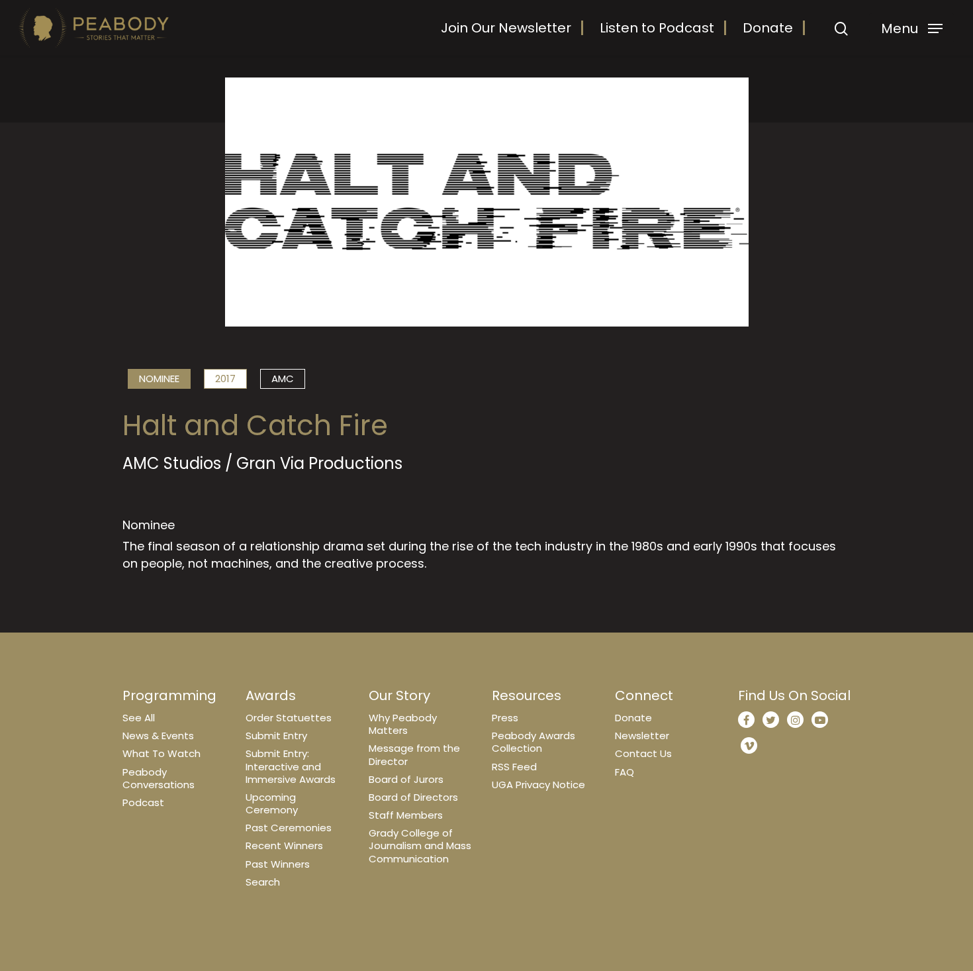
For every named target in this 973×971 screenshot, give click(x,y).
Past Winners (278, 864)
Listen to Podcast (657, 28)
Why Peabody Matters (403, 724)
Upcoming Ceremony (272, 803)
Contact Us (643, 753)
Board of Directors (413, 797)
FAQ (624, 772)
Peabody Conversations (158, 778)
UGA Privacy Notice (538, 785)
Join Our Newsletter (506, 28)
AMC (282, 378)
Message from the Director (414, 754)
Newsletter (642, 735)
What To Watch (161, 753)
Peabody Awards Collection (533, 742)
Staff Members (406, 815)
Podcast (143, 802)
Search (263, 882)
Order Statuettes (289, 718)
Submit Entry (276, 735)
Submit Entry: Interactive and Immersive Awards (291, 766)
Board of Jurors (406, 779)
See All (138, 718)
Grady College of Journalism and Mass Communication (420, 845)
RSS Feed (514, 767)
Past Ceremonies (289, 828)
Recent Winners (284, 845)
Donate (768, 28)
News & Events (158, 735)
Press (505, 718)
